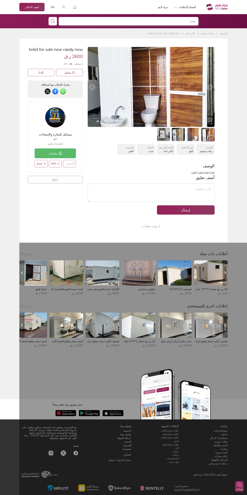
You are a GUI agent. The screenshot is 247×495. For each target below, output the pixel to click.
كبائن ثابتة (190, 33)
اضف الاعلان (32, 7)
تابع (55, 138)
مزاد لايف (162, 7)
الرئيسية (224, 33)
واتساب (53, 153)
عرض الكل (26, 253)
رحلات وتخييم (207, 33)
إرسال (185, 210)
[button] (239, 486)
